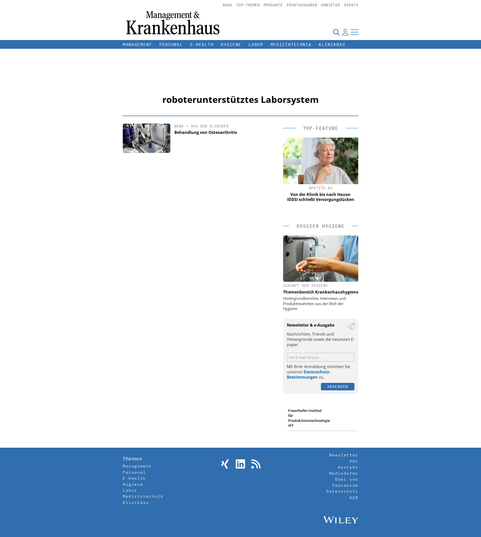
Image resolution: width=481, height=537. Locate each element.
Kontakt (348, 467)
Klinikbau (332, 44)
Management (137, 44)
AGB (353, 497)
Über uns (346, 479)
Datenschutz (342, 491)
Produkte (273, 5)
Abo (353, 460)
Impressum (345, 485)
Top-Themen (248, 5)
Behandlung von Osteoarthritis (205, 132)
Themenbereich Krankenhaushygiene (320, 292)
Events (351, 5)
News (227, 5)
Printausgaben (302, 5)
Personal (171, 44)
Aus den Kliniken (209, 126)
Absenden (337, 386)
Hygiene (231, 44)
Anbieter (330, 5)
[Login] (345, 32)
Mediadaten (343, 473)
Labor (256, 44)
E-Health (202, 44)
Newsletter (343, 454)
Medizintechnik (291, 44)
